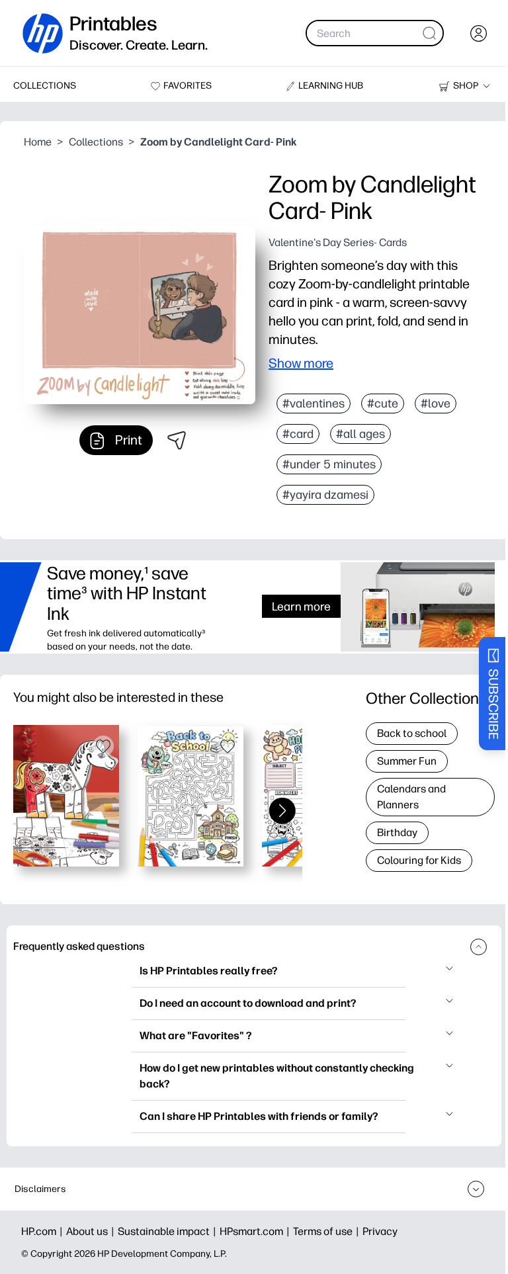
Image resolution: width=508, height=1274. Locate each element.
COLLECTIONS (44, 85)
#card (298, 434)
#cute (382, 403)
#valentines (313, 403)
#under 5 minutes (329, 464)
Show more (301, 363)
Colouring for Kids (419, 860)
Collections (96, 142)
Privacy (380, 1231)
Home (38, 142)
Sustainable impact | (169, 1231)
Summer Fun (407, 761)
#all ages (360, 434)
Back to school (411, 733)
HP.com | (43, 1231)
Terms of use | (327, 1231)
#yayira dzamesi (325, 495)
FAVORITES (187, 85)
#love (435, 403)
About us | (92, 1231)
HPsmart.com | (256, 1231)
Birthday (397, 832)
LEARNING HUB (330, 85)
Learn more (301, 606)
